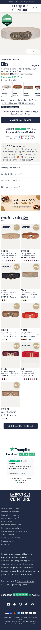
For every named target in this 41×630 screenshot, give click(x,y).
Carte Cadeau (7, 535)
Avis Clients (6, 521)
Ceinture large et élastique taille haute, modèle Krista (9, 372)
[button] (33, 8)
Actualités (5, 544)
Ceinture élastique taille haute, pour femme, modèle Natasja (8, 333)
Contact (25, 584)
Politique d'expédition (11, 624)
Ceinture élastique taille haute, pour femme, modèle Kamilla (10, 254)
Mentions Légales (10, 621)
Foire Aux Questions (10, 538)
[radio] (6, 89)
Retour (16, 584)
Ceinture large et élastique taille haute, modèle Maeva (29, 333)
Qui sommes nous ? (10, 518)
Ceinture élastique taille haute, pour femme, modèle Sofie (29, 372)
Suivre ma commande (11, 525)
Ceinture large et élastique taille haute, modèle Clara (29, 293)
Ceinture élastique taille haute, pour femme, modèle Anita (10, 293)
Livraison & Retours (21, 2)
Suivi (9, 584)
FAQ (3, 584)
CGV (17, 621)
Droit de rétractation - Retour (15, 531)
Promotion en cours (10, 515)
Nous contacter (8, 541)
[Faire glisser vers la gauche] (28, 51)
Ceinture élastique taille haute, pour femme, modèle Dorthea (8, 412)
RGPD (20, 626)
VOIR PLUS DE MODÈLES (20, 426)
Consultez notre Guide (20, 114)
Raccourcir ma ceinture (12, 528)
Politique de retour (29, 621)
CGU (21, 621)
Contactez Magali (25, 581)
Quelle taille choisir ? (11, 508)
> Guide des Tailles (29, 100)
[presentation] (3, 89)
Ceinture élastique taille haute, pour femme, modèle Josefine (28, 254)
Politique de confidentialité (27, 624)
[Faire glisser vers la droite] (38, 51)
